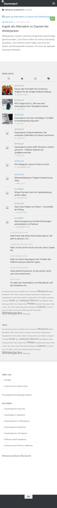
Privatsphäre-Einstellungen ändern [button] (17, 395)
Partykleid (38, 304)
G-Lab (38, 297)
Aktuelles (7, 22)
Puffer (52, 304)
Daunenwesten (45, 294)
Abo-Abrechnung (7, 291)
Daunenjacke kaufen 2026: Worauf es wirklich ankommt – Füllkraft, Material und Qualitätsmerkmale (34, 150)
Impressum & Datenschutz (16, 386)
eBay (19, 297)
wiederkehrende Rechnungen (31, 310)
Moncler (34, 300)
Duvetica (14, 297)
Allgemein (19, 189)
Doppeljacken (6, 297)
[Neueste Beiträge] (8, 79)
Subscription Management (28, 307)
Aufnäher (22, 291)
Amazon (16, 291)
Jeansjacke (50, 297)
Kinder (12, 300)
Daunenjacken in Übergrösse (17, 421)
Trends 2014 (17, 310)
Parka (31, 303)
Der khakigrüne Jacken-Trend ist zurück (31, 164)
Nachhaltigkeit (43, 300)
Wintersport (26, 314)
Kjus (17, 300)
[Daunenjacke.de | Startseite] (12, 3)
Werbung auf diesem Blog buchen (16, 455)
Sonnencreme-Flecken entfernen (18, 445)
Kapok (6, 300)
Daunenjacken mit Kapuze (15, 433)
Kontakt (7, 380)
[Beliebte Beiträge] (21, 79)
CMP (11, 294)
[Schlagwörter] (48, 79)
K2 (3, 300)
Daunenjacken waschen (14, 409)
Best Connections (31, 291)
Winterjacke (12, 313)
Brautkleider (6, 294)
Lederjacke (24, 300)
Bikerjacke (43, 291)
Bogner (51, 291)
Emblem (24, 297)
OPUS (11, 304)
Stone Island (15, 307)
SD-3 (9, 307)
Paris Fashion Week (20, 304)
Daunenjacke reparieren (14, 415)
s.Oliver (4, 307)
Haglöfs (43, 297)
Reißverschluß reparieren (15, 439)
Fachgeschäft (31, 297)
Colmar (16, 294)
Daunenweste (35, 294)
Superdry (41, 307)
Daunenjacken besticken (15, 427)
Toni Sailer (9, 310)
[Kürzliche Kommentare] (35, 79)
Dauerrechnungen (25, 294)
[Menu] (53, 3)
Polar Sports (46, 304)
